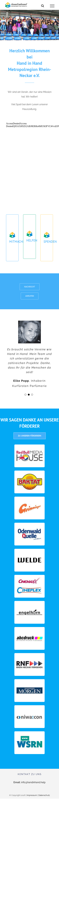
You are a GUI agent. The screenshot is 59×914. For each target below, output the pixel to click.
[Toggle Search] (42, 5)
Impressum (32, 795)
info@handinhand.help (33, 782)
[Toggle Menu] (52, 6)
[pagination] (25, 395)
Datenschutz (44, 795)
